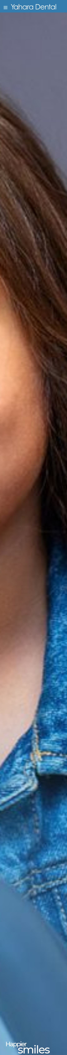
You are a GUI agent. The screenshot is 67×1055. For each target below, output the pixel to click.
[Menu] (5, 7)
